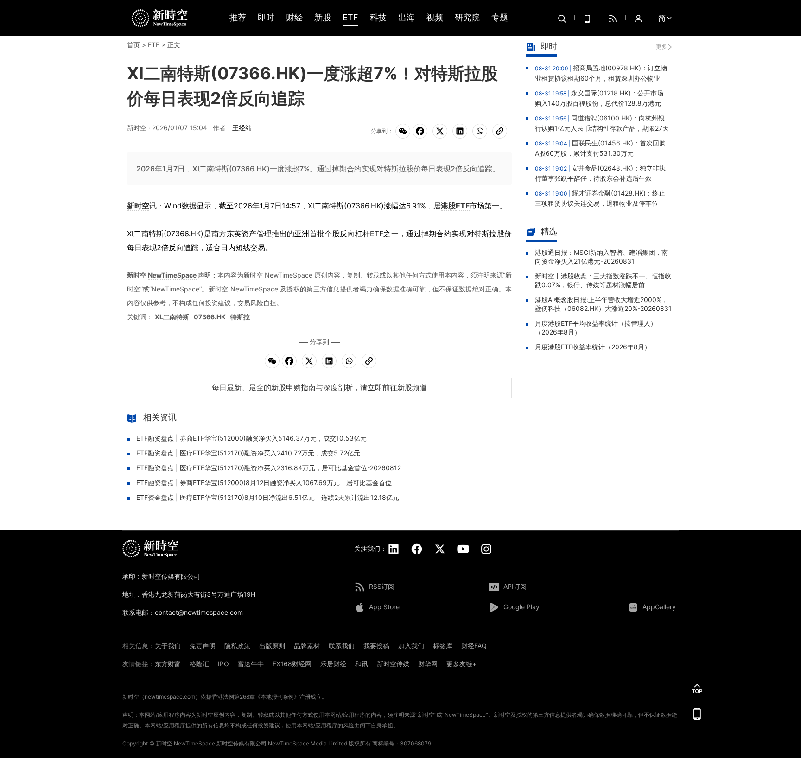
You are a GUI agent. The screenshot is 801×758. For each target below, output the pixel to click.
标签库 (442, 646)
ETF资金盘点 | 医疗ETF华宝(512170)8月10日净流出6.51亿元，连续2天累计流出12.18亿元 (267, 497)
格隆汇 (199, 664)
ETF (350, 17)
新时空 (138, 205)
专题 (499, 17)
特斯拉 (240, 317)
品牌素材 (307, 646)
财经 (294, 17)
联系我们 (342, 646)
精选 (548, 231)
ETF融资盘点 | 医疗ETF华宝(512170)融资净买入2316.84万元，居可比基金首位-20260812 (268, 468)
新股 (322, 17)
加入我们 (411, 646)
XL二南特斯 (172, 317)
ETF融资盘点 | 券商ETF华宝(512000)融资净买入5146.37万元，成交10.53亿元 (251, 438)
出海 (406, 17)
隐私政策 (237, 646)
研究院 (467, 17)
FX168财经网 (292, 664)
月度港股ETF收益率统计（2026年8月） (593, 347)
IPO (223, 664)
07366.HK (210, 317)
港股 (448, 205)
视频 (434, 17)
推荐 (237, 17)
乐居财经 (333, 664)
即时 (266, 17)
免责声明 (203, 646)
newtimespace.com (170, 696)
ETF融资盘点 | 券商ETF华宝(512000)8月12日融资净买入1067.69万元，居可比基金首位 (264, 482)
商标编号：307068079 (401, 743)
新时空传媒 (393, 664)
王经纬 (242, 128)
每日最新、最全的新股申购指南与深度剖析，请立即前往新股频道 (319, 387)
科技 (378, 17)
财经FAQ (474, 646)
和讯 (361, 664)
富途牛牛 (251, 664)
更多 (661, 46)
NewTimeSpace (172, 275)
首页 (133, 45)
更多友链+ (461, 664)
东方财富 (168, 664)
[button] (697, 688)
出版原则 (272, 646)
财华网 (428, 664)
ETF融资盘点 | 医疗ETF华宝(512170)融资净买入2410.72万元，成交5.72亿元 (248, 453)
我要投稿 (376, 646)
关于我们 (168, 646)
